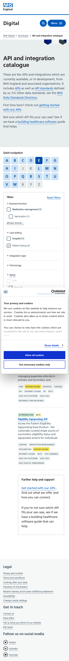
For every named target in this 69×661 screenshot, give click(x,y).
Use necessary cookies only (34, 364)
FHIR (21, 387)
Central (58, 387)
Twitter (12, 642)
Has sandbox (51, 454)
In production (26, 415)
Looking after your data (15, 582)
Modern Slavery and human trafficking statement (28, 591)
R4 (44, 391)
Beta (38, 415)
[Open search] (43, 23)
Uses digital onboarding (31, 463)
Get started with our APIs (38, 488)
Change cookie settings (15, 600)
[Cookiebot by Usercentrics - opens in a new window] (51, 292)
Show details (51, 345)
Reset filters (54, 197)
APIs (18, 88)
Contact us (8, 613)
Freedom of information (15, 586)
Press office (8, 618)
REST (50, 391)
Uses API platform (28, 396)
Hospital (47, 387)
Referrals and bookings (31, 401)
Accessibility (9, 596)
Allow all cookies (34, 355)
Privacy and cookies (13, 573)
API (20, 391)
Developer (23, 35)
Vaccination (25, 449)
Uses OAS (44, 396)
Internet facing (33, 391)
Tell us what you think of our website (22, 622)
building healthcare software (37, 122)
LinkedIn (13, 648)
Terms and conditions (14, 577)
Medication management (42, 445)
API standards (44, 88)
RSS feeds (8, 627)
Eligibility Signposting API (32, 419)
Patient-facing (33, 387)
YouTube (13, 654)
